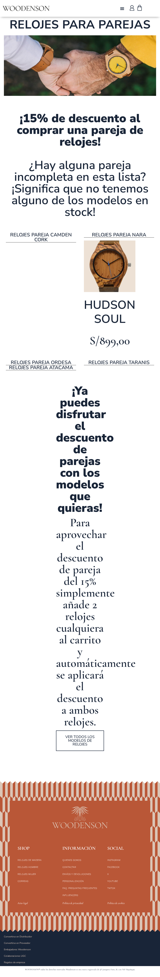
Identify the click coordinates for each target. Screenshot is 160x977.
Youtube (112, 881)
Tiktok (111, 888)
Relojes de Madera (30, 860)
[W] (132, 8)
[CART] (139, 8)
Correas (23, 881)
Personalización (73, 881)
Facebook (113, 867)
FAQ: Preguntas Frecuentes (79, 888)
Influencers (70, 895)
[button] (122, 8)
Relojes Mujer (27, 874)
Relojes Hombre (28, 867)
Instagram (113, 860)
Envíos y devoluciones (76, 874)
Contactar (69, 867)
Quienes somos (71, 860)
